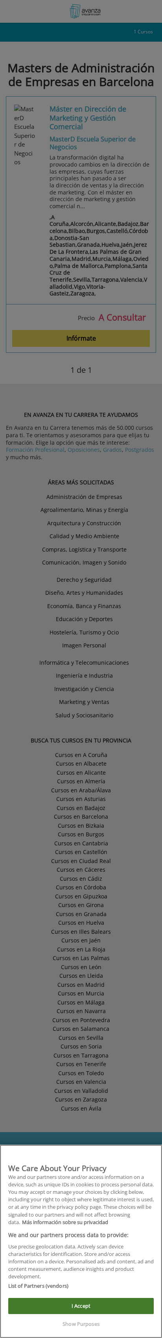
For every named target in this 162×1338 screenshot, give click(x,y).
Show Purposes (81, 1323)
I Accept (81, 1305)
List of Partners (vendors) (38, 1285)
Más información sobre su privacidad (65, 1222)
